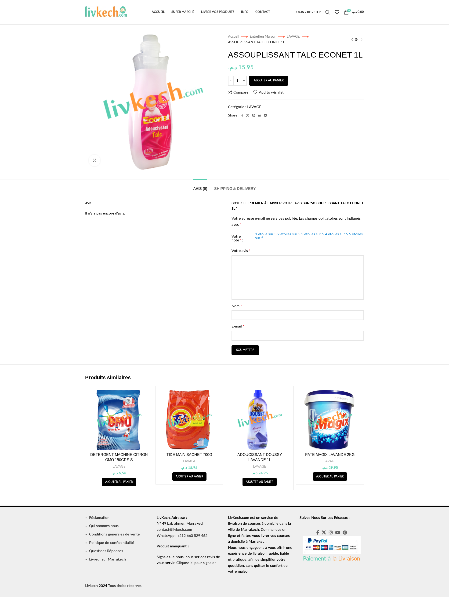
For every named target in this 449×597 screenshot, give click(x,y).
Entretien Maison (263, 36)
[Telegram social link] (265, 115)
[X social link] (248, 115)
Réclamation (99, 518)
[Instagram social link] (330, 532)
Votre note (237, 238)
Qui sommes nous (104, 526)
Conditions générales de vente (114, 534)
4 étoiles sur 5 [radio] (336, 234)
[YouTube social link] (337, 532)
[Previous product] (352, 39)
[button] (119, 482)
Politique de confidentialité (111, 543)
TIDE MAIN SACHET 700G (189, 455)
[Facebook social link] (242, 115)
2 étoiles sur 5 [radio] (288, 234)
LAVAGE (294, 36)
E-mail (238, 326)
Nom (237, 306)
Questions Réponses (106, 551)
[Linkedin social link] (259, 115)
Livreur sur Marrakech (107, 559)
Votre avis (241, 251)
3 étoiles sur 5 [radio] (312, 234)
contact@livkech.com (174, 529)
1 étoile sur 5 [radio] (265, 234)
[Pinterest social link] (254, 115)
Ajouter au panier (269, 80)
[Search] (327, 12)
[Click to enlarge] (94, 160)
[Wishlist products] (337, 12)
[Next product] (361, 39)
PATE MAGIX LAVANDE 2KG (330, 455)
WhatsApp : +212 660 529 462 (182, 536)
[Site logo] (106, 12)
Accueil (234, 36)
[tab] (200, 186)
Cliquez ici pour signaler (196, 563)
